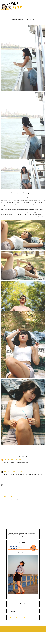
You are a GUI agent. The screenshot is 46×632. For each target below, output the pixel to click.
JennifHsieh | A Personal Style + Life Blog (20, 629)
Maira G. (37, 629)
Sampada (6, 471)
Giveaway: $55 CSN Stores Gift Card (23, 552)
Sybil (5, 484)
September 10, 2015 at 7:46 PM (15, 459)
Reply (43, 468)
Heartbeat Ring (20, 193)
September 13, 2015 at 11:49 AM (21, 496)
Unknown (6, 459)
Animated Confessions (8, 491)
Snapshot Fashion (9, 496)
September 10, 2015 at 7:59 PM (15, 471)
